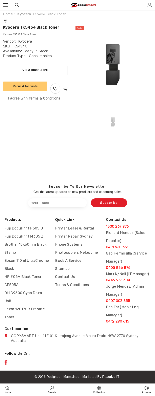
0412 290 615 (117, 321)
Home (8, 14)
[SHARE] (63, 89)
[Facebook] (6, 362)
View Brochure (35, 70)
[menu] (5, 5)
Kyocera (25, 41)
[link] (51, 389)
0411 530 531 (117, 247)
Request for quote (25, 86)
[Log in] (150, 5)
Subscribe (109, 203)
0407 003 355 (118, 301)
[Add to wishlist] (55, 89)
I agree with (18, 98)
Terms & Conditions (44, 98)
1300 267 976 (117, 226)
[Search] (17, 5)
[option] (112, 64)
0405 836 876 (118, 267)
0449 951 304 (118, 280)
